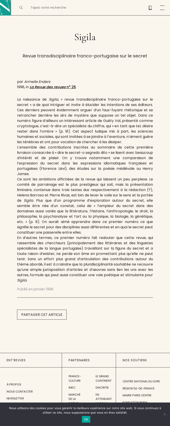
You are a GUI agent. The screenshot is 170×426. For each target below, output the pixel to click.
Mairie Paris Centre (137, 395)
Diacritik (102, 387)
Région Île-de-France (139, 388)
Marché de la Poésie (74, 399)
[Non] (164, 414)
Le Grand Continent (104, 378)
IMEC (72, 387)
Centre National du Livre (141, 381)
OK (86, 419)
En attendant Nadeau (104, 399)
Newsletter (15, 398)
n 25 (53, 87)
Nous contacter (20, 391)
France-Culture (75, 378)
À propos (14, 384)
